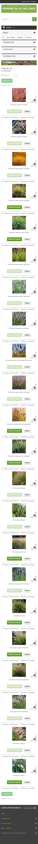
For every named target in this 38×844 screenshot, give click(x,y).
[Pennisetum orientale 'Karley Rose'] (19, 670)
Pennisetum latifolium (19, 520)
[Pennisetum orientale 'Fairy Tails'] (19, 638)
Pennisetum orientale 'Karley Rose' (19, 679)
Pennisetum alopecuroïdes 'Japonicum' (19, 264)
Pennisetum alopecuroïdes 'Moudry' (19, 328)
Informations (9, 56)
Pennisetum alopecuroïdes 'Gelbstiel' (19, 200)
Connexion (33, 1)
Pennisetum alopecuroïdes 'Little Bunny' (19, 296)
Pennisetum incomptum (19, 488)
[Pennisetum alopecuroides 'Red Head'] (19, 382)
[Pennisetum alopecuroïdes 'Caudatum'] (19, 159)
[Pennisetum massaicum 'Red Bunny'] (19, 574)
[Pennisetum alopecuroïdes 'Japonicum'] (19, 255)
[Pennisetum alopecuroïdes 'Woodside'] (19, 446)
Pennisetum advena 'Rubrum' (19, 136)
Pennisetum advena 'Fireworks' (19, 104)
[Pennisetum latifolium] (19, 510)
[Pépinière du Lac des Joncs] (19, 9)
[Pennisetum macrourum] (19, 542)
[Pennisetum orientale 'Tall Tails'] (19, 702)
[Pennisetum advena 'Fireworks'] (19, 95)
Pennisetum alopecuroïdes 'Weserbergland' (19, 424)
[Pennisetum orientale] (19, 606)
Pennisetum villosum (19, 775)
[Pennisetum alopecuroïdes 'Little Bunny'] (19, 287)
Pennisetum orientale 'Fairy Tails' (19, 647)
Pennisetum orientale (19, 615)
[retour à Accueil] (3, 37)
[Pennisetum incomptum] (19, 478)
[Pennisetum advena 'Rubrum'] (19, 127)
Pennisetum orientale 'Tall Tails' (19, 711)
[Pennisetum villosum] (19, 766)
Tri (2, 75)
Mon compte (6, 828)
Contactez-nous (25, 1)
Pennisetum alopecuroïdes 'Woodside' (19, 456)
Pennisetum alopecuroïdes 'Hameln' (19, 232)
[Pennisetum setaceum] (19, 734)
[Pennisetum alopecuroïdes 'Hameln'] (19, 223)
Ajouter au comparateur (28, 117)
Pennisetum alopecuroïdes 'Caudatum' (19, 168)
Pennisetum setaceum (19, 743)
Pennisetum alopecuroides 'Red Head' (19, 392)
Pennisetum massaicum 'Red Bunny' (19, 584)
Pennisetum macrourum (19, 552)
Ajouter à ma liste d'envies (11, 117)
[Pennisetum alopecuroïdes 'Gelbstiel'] (19, 191)
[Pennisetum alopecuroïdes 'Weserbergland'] (19, 414)
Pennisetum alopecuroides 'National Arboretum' (19, 360)
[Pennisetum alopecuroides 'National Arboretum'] (19, 350)
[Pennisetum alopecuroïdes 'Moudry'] (19, 318)
